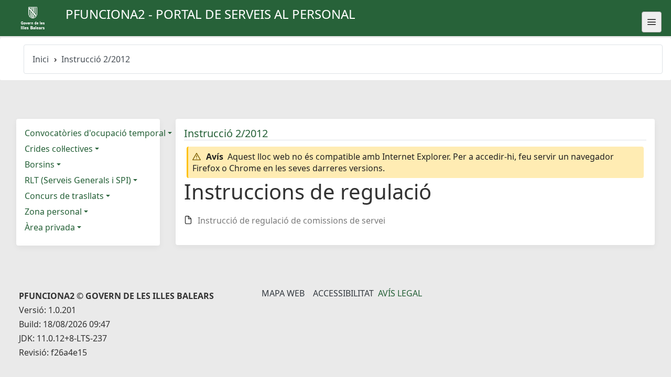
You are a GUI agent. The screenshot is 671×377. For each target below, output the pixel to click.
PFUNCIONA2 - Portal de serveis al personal (210, 14)
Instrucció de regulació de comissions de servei (291, 220)
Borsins (40, 164)
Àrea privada (50, 227)
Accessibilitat (343, 293)
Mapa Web (283, 293)
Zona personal (53, 211)
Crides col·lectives (59, 148)
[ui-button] (652, 22)
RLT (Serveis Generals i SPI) (78, 180)
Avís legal (400, 293)
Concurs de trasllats (64, 196)
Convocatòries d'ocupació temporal (95, 133)
